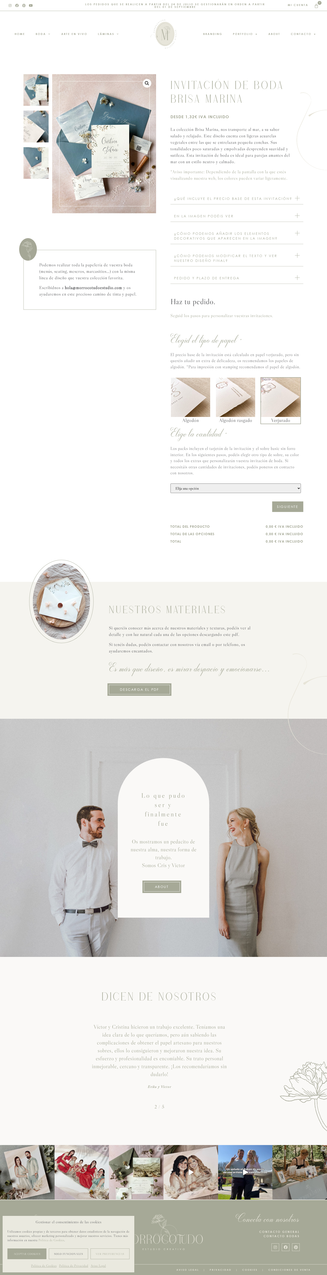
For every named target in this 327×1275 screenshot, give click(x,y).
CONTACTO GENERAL (279, 1232)
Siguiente (287, 507)
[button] (147, 83)
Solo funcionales (68, 1254)
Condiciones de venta (289, 1269)
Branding (212, 33)
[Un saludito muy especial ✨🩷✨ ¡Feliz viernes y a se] (245, 1172)
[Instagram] (10, 5)
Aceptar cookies (27, 1254)
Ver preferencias (110, 1254)
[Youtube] (31, 5)
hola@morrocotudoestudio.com (93, 287)
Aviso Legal (98, 1266)
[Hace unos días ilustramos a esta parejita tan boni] (27, 1172)
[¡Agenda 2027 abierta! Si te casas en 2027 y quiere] (299, 1172)
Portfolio (243, 33)
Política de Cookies (51, 1240)
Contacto (301, 33)
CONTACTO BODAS (282, 1236)
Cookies (250, 1269)
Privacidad (220, 1269)
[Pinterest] (24, 5)
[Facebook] (17, 5)
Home (20, 33)
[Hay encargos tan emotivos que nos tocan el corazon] (191, 1172)
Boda (41, 33)
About (274, 33)
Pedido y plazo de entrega (207, 278)
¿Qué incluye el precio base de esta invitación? (233, 199)
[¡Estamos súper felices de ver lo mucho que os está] (82, 1172)
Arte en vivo (74, 33)
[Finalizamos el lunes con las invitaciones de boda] (136, 1172)
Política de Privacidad (73, 1266)
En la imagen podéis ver (204, 216)
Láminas (106, 33)
